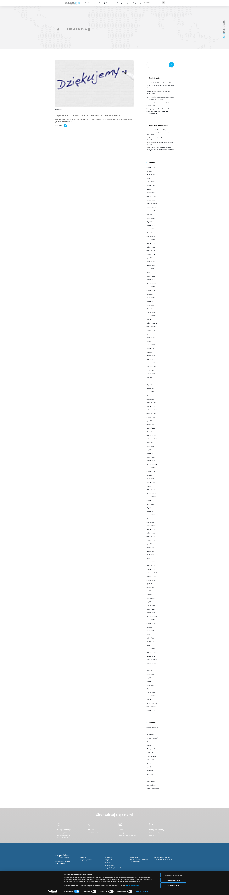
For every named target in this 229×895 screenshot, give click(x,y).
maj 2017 (149, 508)
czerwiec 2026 (151, 175)
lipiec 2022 (150, 334)
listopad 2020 (151, 406)
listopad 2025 (151, 200)
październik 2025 (152, 203)
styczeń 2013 (151, 692)
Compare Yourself (152, 738)
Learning (149, 745)
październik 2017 (152, 493)
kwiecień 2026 (151, 182)
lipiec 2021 (150, 377)
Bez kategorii (151, 731)
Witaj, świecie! (167, 130)
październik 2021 (152, 366)
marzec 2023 (151, 305)
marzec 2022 (151, 348)
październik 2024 (152, 247)
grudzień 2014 (151, 609)
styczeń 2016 (151, 562)
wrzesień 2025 (151, 207)
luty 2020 (149, 431)
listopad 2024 (151, 243)
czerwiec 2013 (151, 674)
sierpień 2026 (151, 167)
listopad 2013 (151, 656)
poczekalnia (150, 760)
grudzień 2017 (151, 489)
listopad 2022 (151, 319)
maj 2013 (149, 678)
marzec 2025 (151, 229)
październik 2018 (152, 464)
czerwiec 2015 (151, 587)
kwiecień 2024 (151, 265)
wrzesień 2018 (151, 468)
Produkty (149, 767)
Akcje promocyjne (123, 3)
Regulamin (83, 857)
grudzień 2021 (151, 359)
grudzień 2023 (151, 276)
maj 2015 (149, 591)
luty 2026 (149, 189)
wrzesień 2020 (151, 413)
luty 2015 (149, 602)
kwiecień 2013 (151, 681)
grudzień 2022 (151, 316)
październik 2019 (152, 439)
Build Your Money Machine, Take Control (160, 134)
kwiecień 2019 (151, 453)
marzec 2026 (151, 185)
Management (151, 749)
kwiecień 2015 (151, 594)
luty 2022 (149, 352)
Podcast (149, 763)
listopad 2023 (151, 279)
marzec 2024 (151, 269)
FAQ (148, 741)
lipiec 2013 (150, 670)
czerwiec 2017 (151, 504)
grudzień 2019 (151, 435)
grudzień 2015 (151, 565)
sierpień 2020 (151, 417)
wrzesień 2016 (151, 537)
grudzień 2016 (151, 526)
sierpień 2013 (151, 667)
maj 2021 (149, 384)
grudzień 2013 (151, 652)
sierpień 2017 (151, 500)
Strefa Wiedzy (90, 3)
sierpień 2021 (151, 374)
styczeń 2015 (151, 605)
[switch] (93, 891)
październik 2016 (152, 533)
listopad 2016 (151, 529)
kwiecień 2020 (151, 428)
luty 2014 (149, 645)
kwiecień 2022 (151, 345)
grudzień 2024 (151, 240)
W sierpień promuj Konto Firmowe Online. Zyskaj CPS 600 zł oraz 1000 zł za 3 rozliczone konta (160, 111)
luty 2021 (149, 395)
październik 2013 (152, 660)
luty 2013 (149, 689)
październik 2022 (152, 323)
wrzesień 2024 (151, 251)
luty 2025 (149, 232)
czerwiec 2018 (151, 479)
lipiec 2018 (150, 475)
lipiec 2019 (150, 442)
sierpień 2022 (151, 330)
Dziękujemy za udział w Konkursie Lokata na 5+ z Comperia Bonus (87, 115)
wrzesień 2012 (151, 707)
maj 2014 (149, 634)
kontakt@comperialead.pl (162, 857)
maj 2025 (149, 222)
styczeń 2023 (151, 312)
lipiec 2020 (150, 421)
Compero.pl (108, 860)
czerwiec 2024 (151, 261)
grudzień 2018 (151, 457)
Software (149, 778)
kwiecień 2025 (151, 225)
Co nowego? (150, 734)
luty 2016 (149, 558)
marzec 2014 (151, 641)
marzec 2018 (151, 482)
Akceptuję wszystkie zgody (173, 875)
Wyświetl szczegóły (142, 891)
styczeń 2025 (151, 236)
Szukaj (171, 64)
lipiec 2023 (150, 294)
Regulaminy (137, 3)
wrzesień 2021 (151, 370)
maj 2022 (149, 341)
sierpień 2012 (151, 710)
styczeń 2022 (151, 356)
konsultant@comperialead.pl (163, 859)
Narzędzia (150, 752)
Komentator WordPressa (154, 130)
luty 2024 (149, 272)
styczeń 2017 (151, 522)
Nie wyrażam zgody (173, 885)
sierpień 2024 (151, 254)
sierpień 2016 (151, 540)
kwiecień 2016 (151, 551)
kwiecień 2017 (151, 511)
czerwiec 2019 (151, 446)
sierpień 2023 (151, 290)
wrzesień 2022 (151, 327)
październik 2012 (152, 703)
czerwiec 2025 (151, 218)
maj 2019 (149, 450)
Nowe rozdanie (151, 756)
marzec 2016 (151, 555)
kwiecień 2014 (151, 638)
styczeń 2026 (151, 193)
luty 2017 (149, 518)
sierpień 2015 (151, 580)
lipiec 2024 (150, 258)
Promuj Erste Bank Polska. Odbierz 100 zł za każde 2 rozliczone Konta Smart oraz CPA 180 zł (160, 85)
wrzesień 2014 (151, 620)
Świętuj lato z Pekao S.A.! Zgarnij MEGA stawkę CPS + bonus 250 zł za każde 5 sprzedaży (160, 149)
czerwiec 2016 (151, 547)
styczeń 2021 (151, 399)
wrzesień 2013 (151, 663)
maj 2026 (149, 178)
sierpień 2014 (151, 623)
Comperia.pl (108, 857)
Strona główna (151, 785)
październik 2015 (152, 573)
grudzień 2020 (151, 403)
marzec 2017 (151, 515)
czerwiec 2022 (151, 337)
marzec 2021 (151, 392)
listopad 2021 (151, 363)
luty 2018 (149, 486)
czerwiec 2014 (151, 631)
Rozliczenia (150, 774)
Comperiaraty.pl (109, 865)
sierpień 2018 (151, 471)
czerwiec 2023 (151, 298)
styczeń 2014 (151, 649)
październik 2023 (152, 283)
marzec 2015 (151, 598)
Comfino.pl (107, 862)
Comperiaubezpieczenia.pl (112, 868)
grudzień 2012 (151, 696)
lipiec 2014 (150, 627)
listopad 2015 (151, 569)
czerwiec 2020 (151, 424)
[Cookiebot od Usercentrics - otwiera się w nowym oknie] (52, 891)
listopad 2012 (151, 699)
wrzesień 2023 (151, 287)
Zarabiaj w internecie (106, 3)
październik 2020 (152, 410)
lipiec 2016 (150, 544)
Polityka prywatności (86, 860)
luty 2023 (149, 308)
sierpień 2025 (151, 211)
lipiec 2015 (150, 584)
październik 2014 (152, 616)
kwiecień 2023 (151, 301)
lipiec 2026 (150, 171)
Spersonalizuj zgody (173, 880)
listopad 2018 (151, 460)
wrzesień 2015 (151, 576)
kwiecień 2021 (151, 388)
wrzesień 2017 (151, 497)
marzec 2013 (151, 685)
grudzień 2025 (151, 196)
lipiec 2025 (150, 214)
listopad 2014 (151, 612)
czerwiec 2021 (151, 381)
